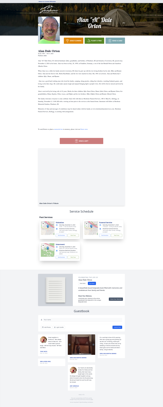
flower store (84, 129)
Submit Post (117, 327)
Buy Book (91, 283)
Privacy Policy (77, 399)
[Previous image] (70, 345)
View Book (82, 283)
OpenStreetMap (83, 402)
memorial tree (58, 129)
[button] (48, 226)
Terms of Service (86, 399)
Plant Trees (73, 235)
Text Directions (61, 235)
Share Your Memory (115, 299)
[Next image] (93, 345)
